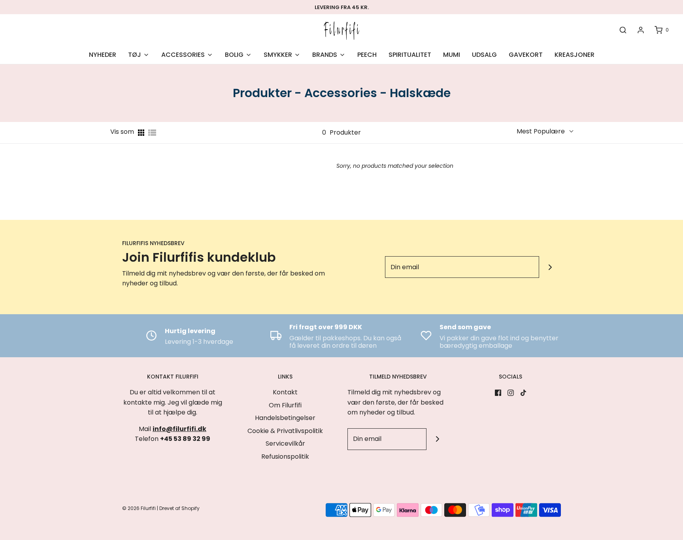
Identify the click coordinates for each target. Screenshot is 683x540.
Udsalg (484, 54)
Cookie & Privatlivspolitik (285, 430)
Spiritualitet (410, 54)
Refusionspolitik (285, 456)
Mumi (451, 54)
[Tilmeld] (550, 267)
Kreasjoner (574, 54)
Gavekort (526, 54)
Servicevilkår (285, 443)
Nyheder (102, 54)
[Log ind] (640, 30)
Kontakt (285, 392)
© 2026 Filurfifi (139, 508)
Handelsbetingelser (285, 417)
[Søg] (623, 30)
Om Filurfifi (285, 405)
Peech (367, 54)
